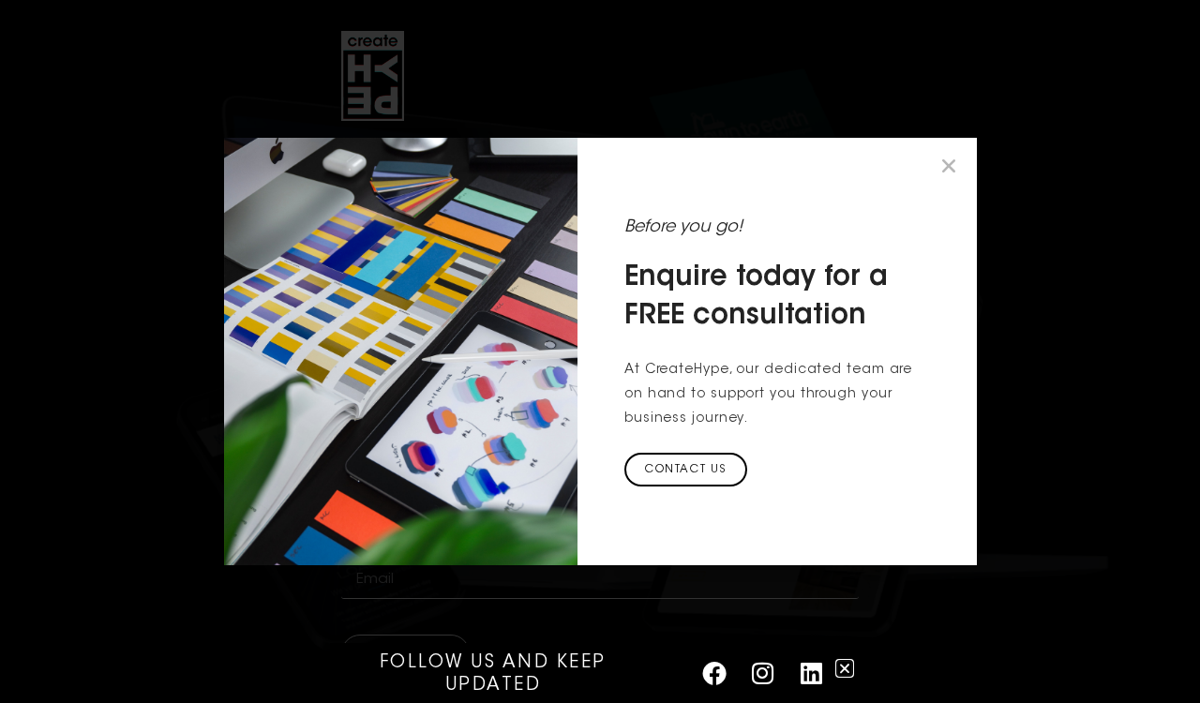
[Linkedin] (811, 673)
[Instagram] (763, 673)
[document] (600, 351)
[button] (948, 166)
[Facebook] (714, 673)
